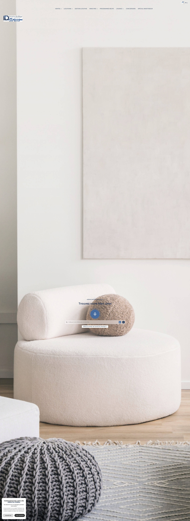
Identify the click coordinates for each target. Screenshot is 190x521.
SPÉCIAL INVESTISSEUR (145, 8)
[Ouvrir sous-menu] (61, 9)
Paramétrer (8, 515)
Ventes (57, 8)
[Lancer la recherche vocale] (95, 314)
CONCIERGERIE (131, 8)
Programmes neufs (107, 8)
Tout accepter (20, 515)
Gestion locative (81, 8)
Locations (67, 8)
